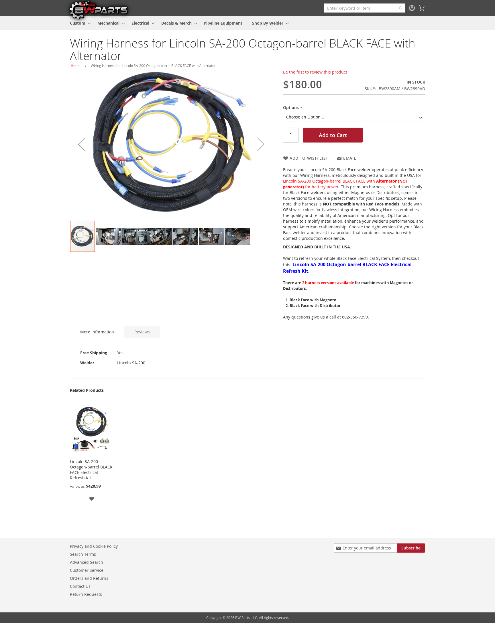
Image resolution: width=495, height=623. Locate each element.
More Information (97, 332)
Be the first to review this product (315, 72)
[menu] (247, 23)
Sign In (412, 8)
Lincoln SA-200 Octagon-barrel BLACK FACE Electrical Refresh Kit (91, 469)
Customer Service (86, 570)
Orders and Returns (89, 578)
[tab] (97, 332)
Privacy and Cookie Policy (94, 546)
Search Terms (83, 554)
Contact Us (80, 586)
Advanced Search (86, 562)
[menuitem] (78, 23)
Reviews (142, 332)
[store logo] (98, 10)
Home (75, 65)
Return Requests (86, 594)
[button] (81, 144)
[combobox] (364, 8)
